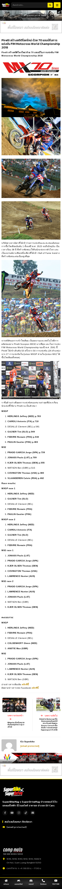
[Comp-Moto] (12, 851)
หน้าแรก (6, 884)
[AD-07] (31, 27)
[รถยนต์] (31, 880)
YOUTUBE (55, 884)
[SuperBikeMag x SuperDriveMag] (14, 791)
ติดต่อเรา (43, 884)
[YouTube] (11, 812)
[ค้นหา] (50, 5)
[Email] (32, 812)
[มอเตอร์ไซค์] (18, 880)
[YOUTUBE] (55, 880)
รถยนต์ (31, 884)
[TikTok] (25, 812)
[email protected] (29, 746)
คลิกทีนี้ (35, 688)
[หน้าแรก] (6, 880)
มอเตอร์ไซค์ (19, 884)
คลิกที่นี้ (26, 684)
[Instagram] (18, 812)
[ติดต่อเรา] (43, 880)
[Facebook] (5, 812)
